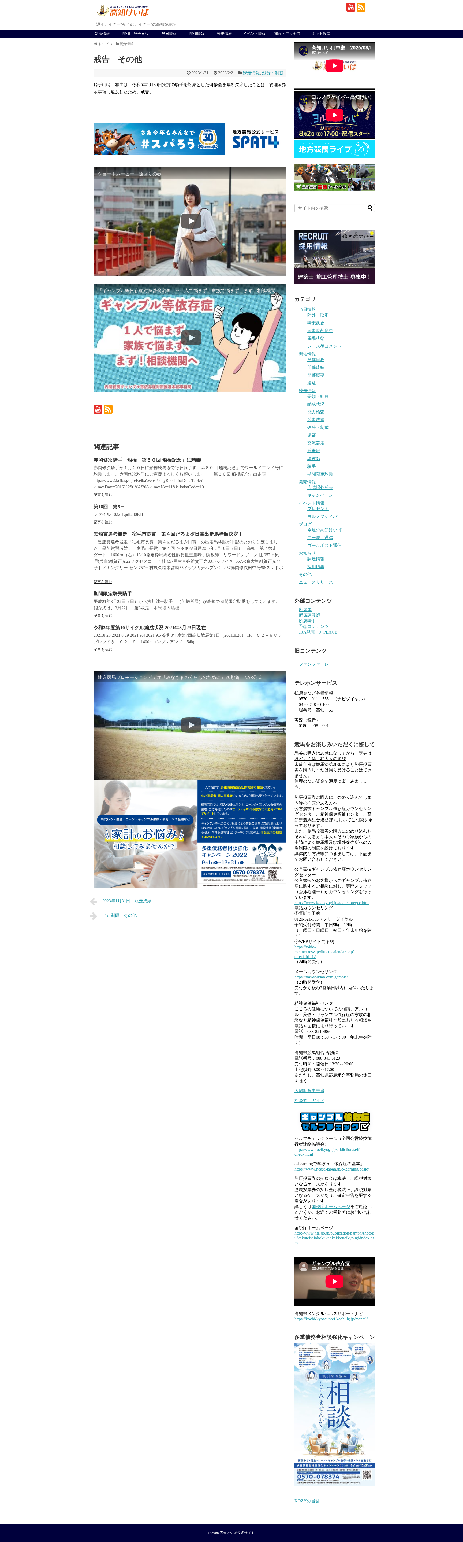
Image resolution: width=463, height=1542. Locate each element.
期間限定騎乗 (320, 474)
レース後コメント (324, 346)
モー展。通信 (320, 537)
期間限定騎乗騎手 (113, 594)
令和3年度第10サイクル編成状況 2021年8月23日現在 (150, 627)
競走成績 (315, 419)
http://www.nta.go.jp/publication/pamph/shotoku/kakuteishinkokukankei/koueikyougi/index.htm (334, 1238)
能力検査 (315, 412)
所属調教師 (309, 615)
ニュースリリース (316, 582)
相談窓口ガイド (309, 1100)
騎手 (311, 466)
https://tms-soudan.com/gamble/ (321, 977)
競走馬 (313, 450)
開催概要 (315, 375)
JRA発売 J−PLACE (318, 632)
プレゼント (318, 508)
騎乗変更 (315, 323)
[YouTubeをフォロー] (350, 7)
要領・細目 (318, 396)
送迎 (311, 383)
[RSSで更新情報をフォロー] (361, 7)
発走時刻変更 (320, 330)
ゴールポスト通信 (324, 545)
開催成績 (315, 367)
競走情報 (224, 34)
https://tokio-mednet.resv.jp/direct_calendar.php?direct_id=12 (324, 952)
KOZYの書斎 (307, 1501)
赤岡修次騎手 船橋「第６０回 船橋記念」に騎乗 (147, 460)
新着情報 (102, 34)
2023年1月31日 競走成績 (127, 901)
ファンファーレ (314, 664)
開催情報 (197, 34)
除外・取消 (318, 315)
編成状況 (315, 404)
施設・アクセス (287, 34)
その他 (305, 574)
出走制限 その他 (119, 915)
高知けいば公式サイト (237, 1533)
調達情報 (315, 559)
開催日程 (315, 359)
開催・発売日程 (135, 34)
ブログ (305, 524)
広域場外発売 (320, 487)
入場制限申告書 (309, 1090)
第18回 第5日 (109, 506)
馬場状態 (315, 338)
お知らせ (307, 553)
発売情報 (307, 482)
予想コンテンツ (314, 626)
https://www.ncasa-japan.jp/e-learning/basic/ (331, 1169)
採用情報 (315, 566)
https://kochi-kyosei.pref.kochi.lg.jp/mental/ (331, 1319)
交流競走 (315, 443)
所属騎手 (307, 621)
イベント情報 (254, 34)
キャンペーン (320, 495)
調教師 (313, 458)
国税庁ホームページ (331, 1206)
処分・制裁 (272, 73)
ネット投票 (321, 34)
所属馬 (305, 609)
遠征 (311, 435)
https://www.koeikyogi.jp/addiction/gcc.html (331, 902)
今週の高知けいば (324, 530)
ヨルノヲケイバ (322, 516)
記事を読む (103, 495)
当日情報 (169, 34)
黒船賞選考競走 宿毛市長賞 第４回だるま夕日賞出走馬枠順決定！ (168, 534)
